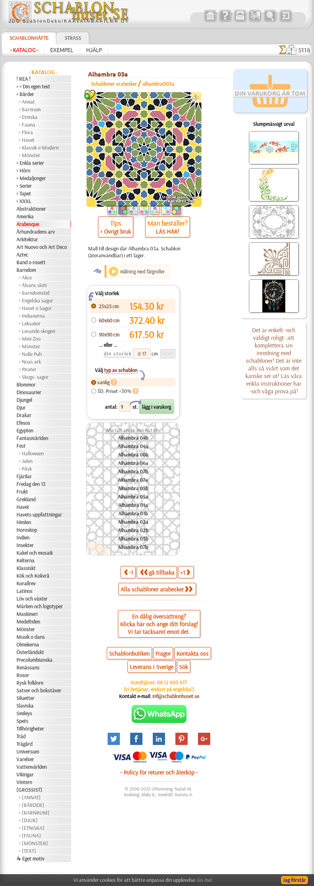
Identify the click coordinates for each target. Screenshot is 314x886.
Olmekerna (27, 644)
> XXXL (23, 201)
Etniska (30, 117)
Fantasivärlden (32, 438)
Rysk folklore (29, 682)
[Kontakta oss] (239, 20)
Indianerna (33, 315)
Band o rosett (31, 262)
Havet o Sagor (37, 308)
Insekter (25, 545)
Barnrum (31, 109)
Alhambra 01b (133, 513)
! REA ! (23, 78)
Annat (28, 101)
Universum (27, 751)
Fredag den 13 (31, 483)
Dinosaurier (28, 392)
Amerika (25, 216)
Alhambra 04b (133, 437)
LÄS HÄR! (167, 231)
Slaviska (25, 705)
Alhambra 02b (133, 530)
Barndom (26, 269)
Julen (27, 461)
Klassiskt (26, 568)
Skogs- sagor (35, 376)
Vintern (24, 782)
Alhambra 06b (133, 454)
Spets (22, 720)
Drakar (23, 415)
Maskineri (27, 613)
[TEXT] (29, 850)
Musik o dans (30, 636)
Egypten (24, 430)
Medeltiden (28, 621)
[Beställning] (254, 20)
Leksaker (31, 323)
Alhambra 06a (133, 462)
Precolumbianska (34, 659)
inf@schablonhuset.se (175, 696)
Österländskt (30, 652)
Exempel (62, 50)
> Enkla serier (30, 162)
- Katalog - (24, 50)
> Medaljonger (31, 178)
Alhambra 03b (133, 538)
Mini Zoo (31, 338)
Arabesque (27, 224)
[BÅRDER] (33, 805)
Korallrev (26, 583)
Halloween (33, 453)
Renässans (27, 667)
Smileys (24, 713)
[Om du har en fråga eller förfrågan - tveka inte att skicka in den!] (159, 721)
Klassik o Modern (40, 147)
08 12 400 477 (172, 682)
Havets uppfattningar (39, 514)
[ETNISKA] (33, 827)
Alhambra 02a (133, 521)
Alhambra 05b (133, 488)
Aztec (22, 254)
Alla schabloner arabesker (152, 589)
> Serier (24, 185)
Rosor (22, 675)
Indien (22, 537)
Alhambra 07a (133, 479)
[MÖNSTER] (35, 843)
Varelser (25, 759)
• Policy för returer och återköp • (159, 772)
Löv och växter (31, 598)
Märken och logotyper (39, 606)
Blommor (26, 384)
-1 (131, 572)
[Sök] (269, 20)
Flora (27, 132)
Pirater (29, 369)
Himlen (23, 522)
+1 (182, 572)
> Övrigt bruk (115, 231)
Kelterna (25, 560)
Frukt (22, 491)
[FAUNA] (31, 835)
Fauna (28, 124)
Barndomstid (35, 292)
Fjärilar (24, 476)
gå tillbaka (162, 572)
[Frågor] (225, 20)
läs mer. (205, 879)
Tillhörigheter (30, 728)
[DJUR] (30, 820)
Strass (73, 37)
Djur (21, 407)
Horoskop (26, 529)
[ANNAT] (31, 797)
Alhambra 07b (133, 471)
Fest (21, 445)
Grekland (26, 499)
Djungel (24, 399)
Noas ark (31, 361)
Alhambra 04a (133, 446)
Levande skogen (38, 331)
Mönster (31, 155)
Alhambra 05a (133, 496)
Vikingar (25, 774)
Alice (27, 277)
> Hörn (23, 170)
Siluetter (25, 698)
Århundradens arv (35, 231)
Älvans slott (34, 285)
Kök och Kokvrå (32, 575)
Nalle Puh (32, 354)
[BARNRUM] (35, 812)
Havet (28, 139)
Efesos (23, 422)
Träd (21, 736)
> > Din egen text (33, 86)
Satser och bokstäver (38, 690)
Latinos (24, 590)
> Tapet (23, 193)
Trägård (24, 743)
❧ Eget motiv (30, 858)
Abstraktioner (31, 208)
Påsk (27, 468)
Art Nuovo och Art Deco (41, 246)
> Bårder (25, 94)
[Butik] (210, 20)
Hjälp (94, 50)
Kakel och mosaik (34, 552)
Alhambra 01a (133, 504)
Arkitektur (27, 239)
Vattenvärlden (31, 766)
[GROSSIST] (29, 789)
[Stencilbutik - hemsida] (68, 21)
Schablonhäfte (29, 37)
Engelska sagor (37, 300)
